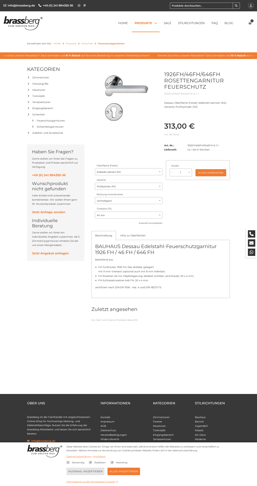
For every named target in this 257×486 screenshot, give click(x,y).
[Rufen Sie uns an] (251, 234)
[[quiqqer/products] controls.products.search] (236, 6)
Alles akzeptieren (123, 471)
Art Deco (200, 434)
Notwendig (78, 462)
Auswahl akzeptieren (85, 471)
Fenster (157, 421)
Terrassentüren (41, 102)
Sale (167, 23)
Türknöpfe (38, 96)
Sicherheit (38, 114)
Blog (228, 23)
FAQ (215, 23)
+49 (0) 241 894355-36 (58, 5)
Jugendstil (201, 426)
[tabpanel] (161, 268)
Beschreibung (103, 235)
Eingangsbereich (42, 108)
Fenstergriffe (40, 83)
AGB (103, 426)
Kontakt (105, 417)
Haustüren (38, 89)
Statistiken (100, 462)
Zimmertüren (40, 77)
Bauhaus (200, 417)
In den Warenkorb (210, 172)
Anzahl (175, 165)
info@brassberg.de (21, 5)
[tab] (103, 235)
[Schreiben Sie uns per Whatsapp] (251, 252)
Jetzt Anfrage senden (48, 212)
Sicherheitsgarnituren (50, 126)
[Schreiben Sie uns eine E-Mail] (251, 243)
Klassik (199, 430)
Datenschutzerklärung (78, 456)
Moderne (200, 439)
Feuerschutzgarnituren (51, 120)
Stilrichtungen (191, 23)
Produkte (143, 23)
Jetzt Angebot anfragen (50, 253)
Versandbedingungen (114, 434)
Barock (199, 421)
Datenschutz (108, 430)
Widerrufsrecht (110, 439)
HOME (123, 23)
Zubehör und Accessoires (47, 132)
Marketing (121, 462)
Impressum (108, 421)
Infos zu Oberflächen (132, 235)
